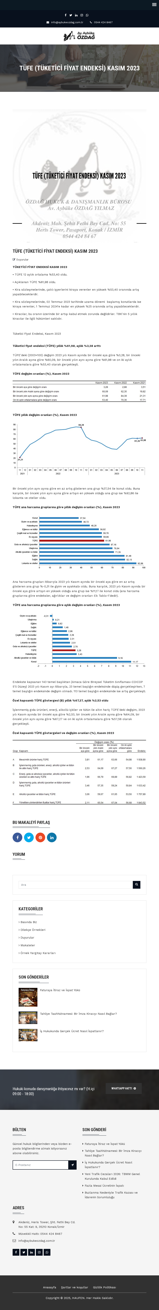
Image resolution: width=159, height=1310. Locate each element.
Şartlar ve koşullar (74, 1287)
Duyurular (22, 259)
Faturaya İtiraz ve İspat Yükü (60, 990)
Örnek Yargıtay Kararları (38, 953)
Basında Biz (29, 922)
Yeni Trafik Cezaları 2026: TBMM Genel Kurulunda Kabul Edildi (112, 1176)
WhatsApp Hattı (122, 1088)
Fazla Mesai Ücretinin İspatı (104, 1185)
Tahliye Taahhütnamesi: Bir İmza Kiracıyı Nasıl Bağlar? (78, 1014)
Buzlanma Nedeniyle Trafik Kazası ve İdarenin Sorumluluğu (111, 1195)
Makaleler (28, 945)
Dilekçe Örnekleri (33, 930)
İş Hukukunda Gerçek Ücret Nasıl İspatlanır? (72, 1031)
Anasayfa (49, 1287)
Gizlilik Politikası (104, 1287)
